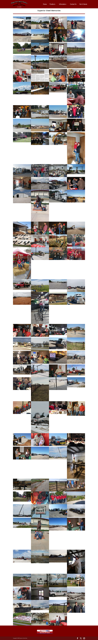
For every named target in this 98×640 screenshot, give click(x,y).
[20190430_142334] (76, 612)
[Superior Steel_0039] (76, 131)
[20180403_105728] (22, 350)
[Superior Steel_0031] (58, 234)
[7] (40, 54)
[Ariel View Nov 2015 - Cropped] (22, 246)
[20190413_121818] (22, 81)
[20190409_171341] (40, 291)
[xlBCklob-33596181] (22, 516)
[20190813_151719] (40, 504)
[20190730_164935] (76, 291)
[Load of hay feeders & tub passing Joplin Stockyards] (58, 304)
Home (45, 4)
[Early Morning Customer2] (40, 459)
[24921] (76, 259)
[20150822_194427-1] (22, 53)
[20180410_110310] (22, 41)
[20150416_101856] (40, 549)
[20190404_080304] (76, 68)
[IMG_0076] (58, 246)
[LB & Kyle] (76, 189)
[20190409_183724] (58, 625)
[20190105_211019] (58, 530)
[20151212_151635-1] (58, 334)
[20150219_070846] (40, 432)
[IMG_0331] (58, 259)
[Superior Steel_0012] (40, 94)
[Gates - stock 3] (22, 612)
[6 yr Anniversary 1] (76, 415)
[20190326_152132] (22, 234)
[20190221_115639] (58, 562)
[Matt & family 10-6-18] (40, 176)
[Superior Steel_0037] (58, 377)
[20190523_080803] (22, 586)
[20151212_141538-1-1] (76, 104)
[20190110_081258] (76, 202)
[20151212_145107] (76, 246)
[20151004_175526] (22, 278)
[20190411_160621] (40, 259)
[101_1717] (58, 131)
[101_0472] (40, 350)
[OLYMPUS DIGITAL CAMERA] (22, 68)
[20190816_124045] (40, 363)
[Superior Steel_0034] (40, 234)
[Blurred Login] (22, 625)
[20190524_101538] (22, 562)
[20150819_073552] (22, 501)
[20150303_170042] (22, 374)
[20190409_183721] (40, 246)
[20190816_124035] (22, 189)
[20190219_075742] (76, 234)
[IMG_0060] (76, 446)
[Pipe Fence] (76, 350)
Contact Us (73, 4)
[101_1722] (22, 131)
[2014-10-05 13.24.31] (22, 413)
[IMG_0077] (58, 413)
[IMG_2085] (40, 445)
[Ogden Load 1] (58, 117)
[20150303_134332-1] (22, 489)
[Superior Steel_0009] (40, 144)
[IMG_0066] (22, 364)
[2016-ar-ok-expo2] (76, 375)
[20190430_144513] (58, 389)
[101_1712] (40, 42)
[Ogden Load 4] (76, 304)
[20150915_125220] (76, 387)
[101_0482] (58, 144)
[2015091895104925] (76, 174)
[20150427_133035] (58, 289)
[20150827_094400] (22, 142)
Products (52, 4)
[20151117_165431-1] (58, 92)
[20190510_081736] (76, 363)
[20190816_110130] (22, 599)
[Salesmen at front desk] (76, 491)
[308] (58, 596)
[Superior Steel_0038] (58, 41)
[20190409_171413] (76, 504)
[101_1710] (40, 625)
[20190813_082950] (76, 586)
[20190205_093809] (58, 68)
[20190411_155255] (40, 599)
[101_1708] (58, 517)
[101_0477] (40, 118)
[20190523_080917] (40, 491)
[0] (40, 28)
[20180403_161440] (76, 516)
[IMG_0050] (22, 389)
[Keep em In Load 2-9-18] (22, 176)
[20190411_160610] (40, 377)
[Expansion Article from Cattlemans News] (40, 81)
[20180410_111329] (76, 55)
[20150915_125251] (22, 527)
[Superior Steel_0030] (22, 117)
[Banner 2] (76, 599)
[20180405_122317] (22, 445)
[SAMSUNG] (40, 68)
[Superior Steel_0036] (22, 459)
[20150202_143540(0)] (76, 163)
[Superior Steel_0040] (76, 530)
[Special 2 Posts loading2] (22, 28)
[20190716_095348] (22, 94)
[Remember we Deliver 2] (58, 189)
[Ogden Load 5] (58, 445)
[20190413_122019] (58, 55)
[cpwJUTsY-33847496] (58, 459)
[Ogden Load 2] (40, 131)
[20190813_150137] (76, 41)
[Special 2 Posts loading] (58, 348)
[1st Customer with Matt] (76, 28)
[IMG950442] (40, 400)
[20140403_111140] (40, 221)
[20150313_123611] (76, 478)
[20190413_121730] (40, 336)
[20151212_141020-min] (40, 323)
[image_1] (76, 117)
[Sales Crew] (58, 504)
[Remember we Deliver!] (58, 202)
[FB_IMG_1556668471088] (22, 336)
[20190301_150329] (22, 304)
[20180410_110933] (58, 612)
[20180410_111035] (58, 491)
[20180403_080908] (40, 189)
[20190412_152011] (76, 81)
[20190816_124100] (58, 81)
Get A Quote (83, 4)
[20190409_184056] (58, 28)
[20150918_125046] (40, 609)
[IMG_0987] (58, 363)
